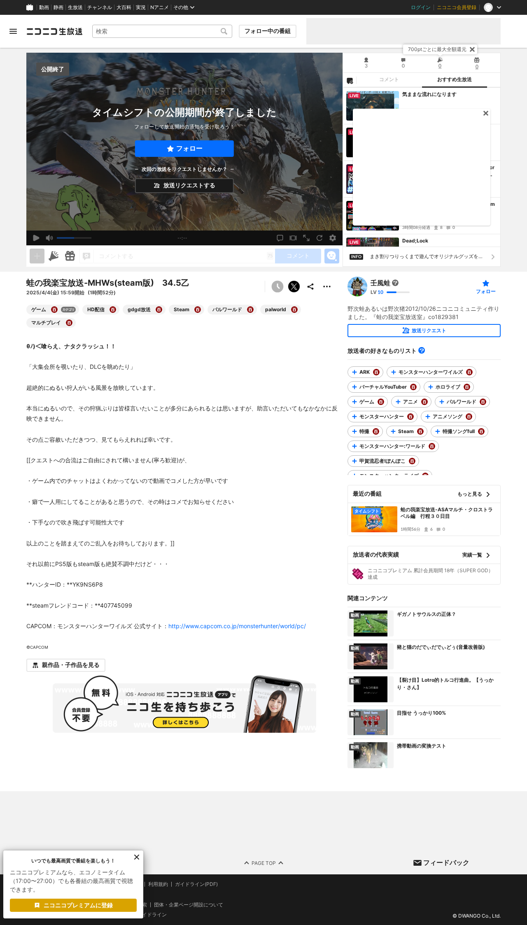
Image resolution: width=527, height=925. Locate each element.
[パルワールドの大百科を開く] (250, 309)
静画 (58, 7)
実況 (141, 7)
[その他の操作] (327, 286)
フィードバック (446, 862)
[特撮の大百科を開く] (376, 431)
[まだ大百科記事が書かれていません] (395, 283)
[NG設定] (349, 80)
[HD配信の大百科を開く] (113, 309)
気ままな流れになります (429, 94)
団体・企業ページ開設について (188, 904)
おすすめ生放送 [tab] (454, 79)
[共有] (310, 286)
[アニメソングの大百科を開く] (469, 416)
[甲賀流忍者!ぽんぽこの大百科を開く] (412, 461)
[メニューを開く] (13, 31)
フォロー (189, 148)
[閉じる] (472, 49)
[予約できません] (277, 286)
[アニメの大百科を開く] (424, 401)
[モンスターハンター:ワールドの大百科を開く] (432, 446)
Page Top (264, 863)
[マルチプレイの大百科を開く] (69, 322)
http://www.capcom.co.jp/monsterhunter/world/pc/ (237, 625)
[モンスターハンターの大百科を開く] (410, 416)
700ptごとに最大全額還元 (437, 49)
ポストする (294, 286)
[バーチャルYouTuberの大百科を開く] (413, 387)
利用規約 (158, 884)
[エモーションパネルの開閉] (331, 256)
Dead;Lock (415, 241)
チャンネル (99, 7)
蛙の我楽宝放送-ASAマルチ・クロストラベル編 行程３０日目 (447, 513)
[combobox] (162, 31)
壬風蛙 (380, 283)
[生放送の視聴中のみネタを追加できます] (37, 256)
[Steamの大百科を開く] (197, 309)
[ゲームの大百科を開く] (54, 309)
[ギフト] (70, 256)
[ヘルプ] (421, 350)
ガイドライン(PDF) (196, 884)
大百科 (124, 7)
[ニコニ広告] (53, 256)
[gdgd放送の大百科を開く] (159, 309)
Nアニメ (159, 7)
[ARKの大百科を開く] (376, 372)
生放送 (75, 7)
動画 (44, 7)
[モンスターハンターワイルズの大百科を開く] (469, 372)
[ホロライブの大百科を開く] (467, 387)
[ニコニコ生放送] (54, 31)
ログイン (421, 7)
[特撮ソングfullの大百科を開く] (481, 431)
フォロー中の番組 (268, 31)
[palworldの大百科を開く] (294, 309)
